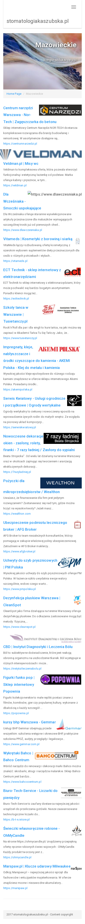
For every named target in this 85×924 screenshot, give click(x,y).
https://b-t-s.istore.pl (16, 819)
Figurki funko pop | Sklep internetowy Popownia (18, 684)
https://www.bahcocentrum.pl (22, 781)
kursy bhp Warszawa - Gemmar (29, 722)
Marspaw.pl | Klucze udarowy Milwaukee (37, 866)
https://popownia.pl (16, 713)
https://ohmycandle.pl (17, 857)
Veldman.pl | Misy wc (20, 163)
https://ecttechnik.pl (16, 298)
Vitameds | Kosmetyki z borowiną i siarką (37, 239)
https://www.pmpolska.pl (19, 589)
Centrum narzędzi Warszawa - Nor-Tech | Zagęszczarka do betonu (29, 115)
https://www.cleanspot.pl (19, 626)
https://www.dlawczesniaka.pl (22, 230)
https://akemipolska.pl (17, 389)
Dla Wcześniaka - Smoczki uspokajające (22, 201)
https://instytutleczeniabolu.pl (22, 668)
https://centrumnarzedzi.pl (20, 143)
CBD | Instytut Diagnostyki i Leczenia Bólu (38, 646)
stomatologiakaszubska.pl (38, 21)
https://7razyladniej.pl (17, 472)
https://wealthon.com (17, 513)
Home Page (14, 93)
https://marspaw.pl (15, 888)
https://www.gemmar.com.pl (21, 744)
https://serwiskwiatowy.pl (19, 427)
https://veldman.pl (15, 185)
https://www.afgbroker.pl (19, 551)
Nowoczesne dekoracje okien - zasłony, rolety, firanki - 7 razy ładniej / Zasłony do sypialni (39, 443)
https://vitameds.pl (15, 261)
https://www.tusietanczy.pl (20, 338)
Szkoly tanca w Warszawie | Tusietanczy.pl (15, 314)
